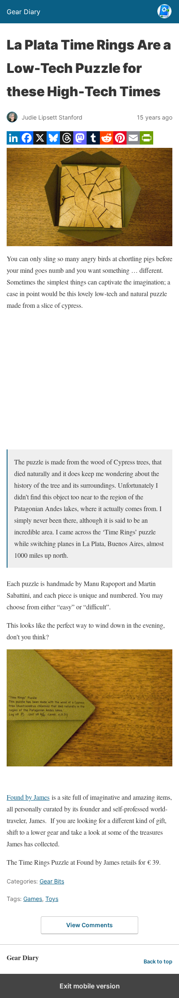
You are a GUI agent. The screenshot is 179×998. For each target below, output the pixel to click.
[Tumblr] (93, 141)
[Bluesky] (53, 141)
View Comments (89, 924)
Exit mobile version (90, 986)
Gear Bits (52, 881)
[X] (40, 141)
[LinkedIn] (13, 141)
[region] (89, 380)
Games (32, 898)
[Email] (133, 141)
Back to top (158, 961)
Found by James (28, 797)
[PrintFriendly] (146, 141)
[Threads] (66, 141)
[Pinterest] (120, 141)
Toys (51, 898)
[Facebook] (26, 141)
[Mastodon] (80, 141)
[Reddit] (106, 141)
